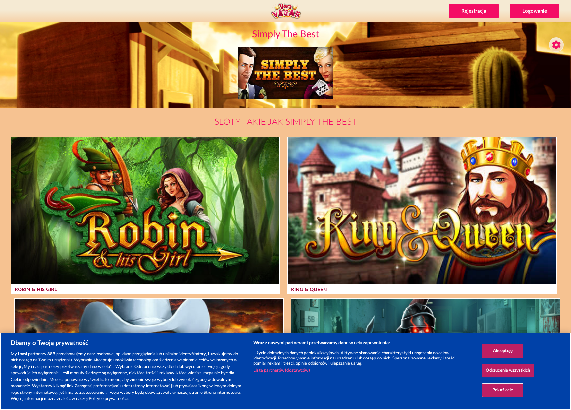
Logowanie (534, 11)
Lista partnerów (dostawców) (281, 370)
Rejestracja (473, 11)
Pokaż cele (502, 390)
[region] (285, 371)
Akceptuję (503, 351)
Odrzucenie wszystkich (508, 370)
